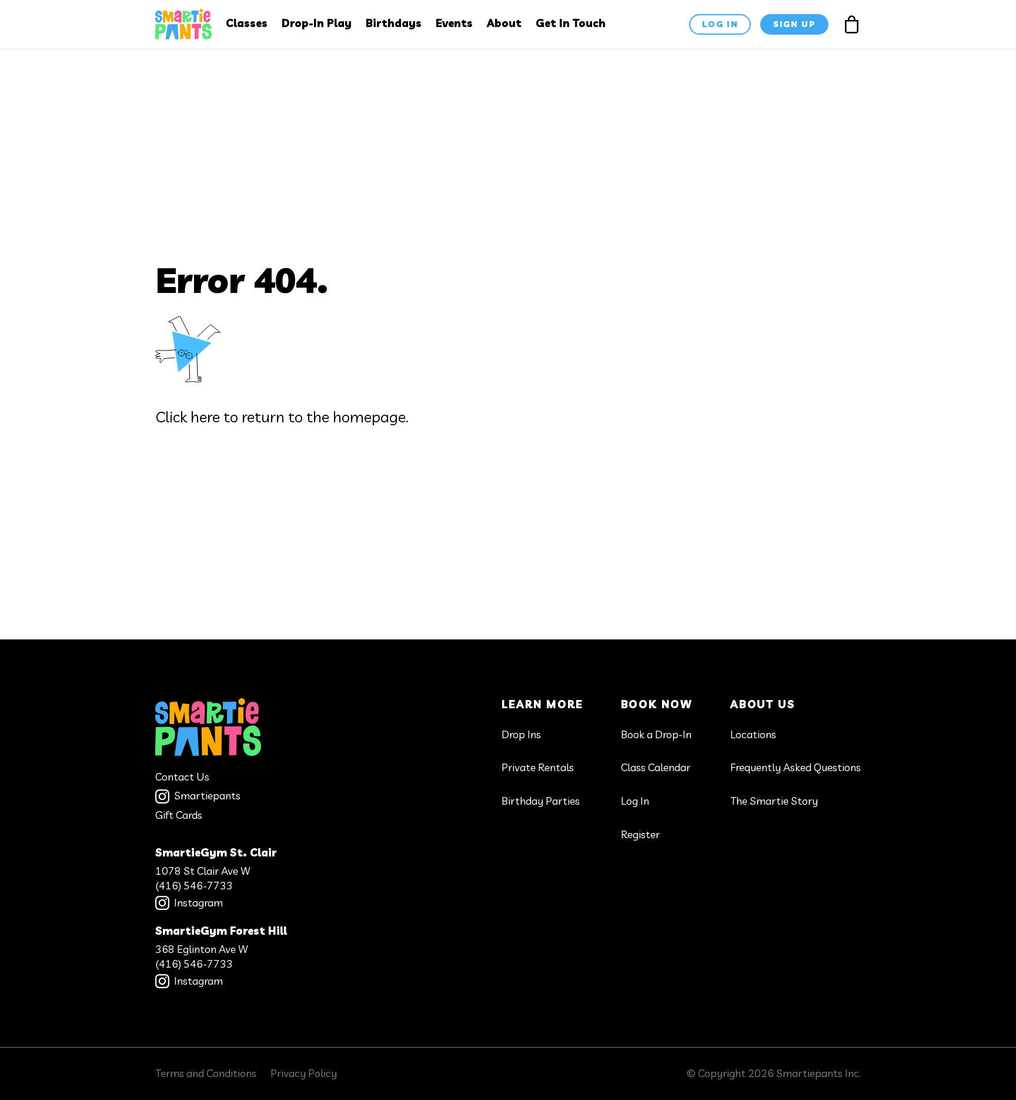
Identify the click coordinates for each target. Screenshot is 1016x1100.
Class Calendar (655, 767)
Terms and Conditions (205, 1073)
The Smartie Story (774, 801)
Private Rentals (538, 767)
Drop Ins (521, 734)
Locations (753, 734)
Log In (635, 801)
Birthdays (394, 23)
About (504, 23)
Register (640, 834)
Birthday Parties (541, 801)
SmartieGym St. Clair (215, 852)
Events (454, 23)
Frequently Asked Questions (795, 767)
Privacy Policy (303, 1073)
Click (171, 416)
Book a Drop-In (656, 734)
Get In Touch (571, 23)
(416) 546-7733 (194, 885)
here (205, 416)
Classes (247, 23)
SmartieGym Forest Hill (221, 931)
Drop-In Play (317, 23)
